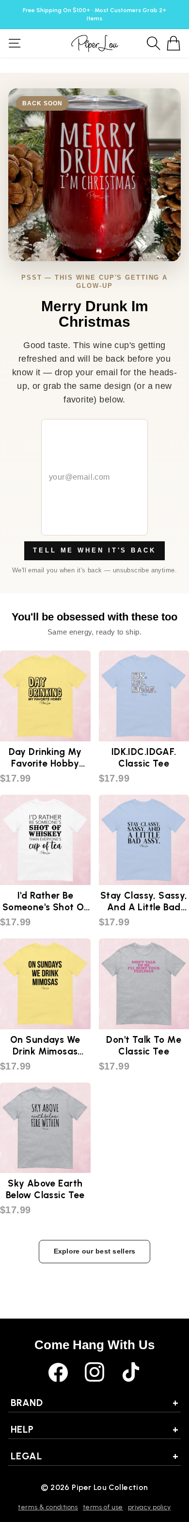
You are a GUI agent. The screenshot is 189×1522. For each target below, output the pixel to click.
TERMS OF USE (103, 1507)
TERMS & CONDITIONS (48, 1507)
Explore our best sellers (95, 1251)
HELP (94, 1429)
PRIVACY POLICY (149, 1507)
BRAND (94, 1402)
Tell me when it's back (94, 550)
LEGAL (94, 1456)
